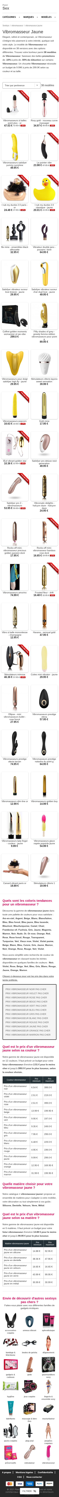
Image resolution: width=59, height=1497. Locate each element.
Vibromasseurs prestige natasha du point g (44, 760)
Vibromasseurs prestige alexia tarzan (15, 760)
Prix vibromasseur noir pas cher (26, 989)
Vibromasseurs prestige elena (44, 715)
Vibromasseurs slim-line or (15, 801)
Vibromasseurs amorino (15, 592)
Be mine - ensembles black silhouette (14, 248)
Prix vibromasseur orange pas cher (28, 1030)
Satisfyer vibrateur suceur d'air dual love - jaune (44, 290)
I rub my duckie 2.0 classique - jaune (44, 206)
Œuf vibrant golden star (14, 461)
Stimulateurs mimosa (14, 674)
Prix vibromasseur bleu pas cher (26, 1010)
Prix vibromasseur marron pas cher (28, 1034)
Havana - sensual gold (44, 632)
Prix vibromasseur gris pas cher (26, 1014)
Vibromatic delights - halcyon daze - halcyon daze (44, 505)
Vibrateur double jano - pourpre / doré (44, 248)
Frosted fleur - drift (44, 592)
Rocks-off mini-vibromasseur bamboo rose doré (44, 550)
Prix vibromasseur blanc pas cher (27, 1018)
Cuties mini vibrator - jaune (44, 674)
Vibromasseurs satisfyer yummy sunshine (15, 163)
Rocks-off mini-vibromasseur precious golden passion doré (14, 550)
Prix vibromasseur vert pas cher (26, 1006)
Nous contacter (34, 1477)
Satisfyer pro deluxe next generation (44, 462)
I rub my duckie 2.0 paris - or (15, 206)
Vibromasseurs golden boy (44, 801)
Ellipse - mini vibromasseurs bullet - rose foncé (15, 717)
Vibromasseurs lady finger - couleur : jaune (15, 842)
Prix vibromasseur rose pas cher (26, 997)
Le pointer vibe (44, 162)
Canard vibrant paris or (14, 883)
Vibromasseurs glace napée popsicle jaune (44, 842)
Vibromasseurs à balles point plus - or (14, 121)
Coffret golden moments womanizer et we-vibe (15, 332)
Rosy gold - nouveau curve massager (44, 121)
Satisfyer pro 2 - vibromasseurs (15, 504)
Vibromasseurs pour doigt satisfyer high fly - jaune (15, 380)
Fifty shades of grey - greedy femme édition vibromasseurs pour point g (44, 335)
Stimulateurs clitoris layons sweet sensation (44, 380)
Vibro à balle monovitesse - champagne (15, 633)
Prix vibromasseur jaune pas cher (27, 1026)
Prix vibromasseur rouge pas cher (27, 1022)
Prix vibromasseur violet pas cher (27, 993)
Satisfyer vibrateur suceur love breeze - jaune (15, 290)
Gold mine (44, 421)
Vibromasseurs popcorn (15, 421)
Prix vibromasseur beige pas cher (26, 1001)
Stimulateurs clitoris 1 (44, 883)
